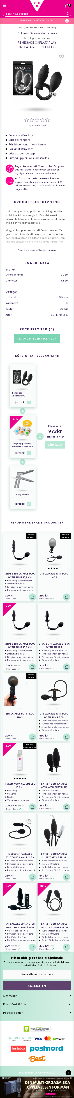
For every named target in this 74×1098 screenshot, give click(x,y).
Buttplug (51, 27)
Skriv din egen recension (37, 338)
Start (21, 27)
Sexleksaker (31, 27)
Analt (42, 27)
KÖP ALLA (55, 445)
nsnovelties (43, 38)
